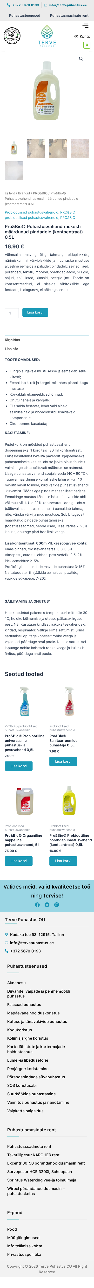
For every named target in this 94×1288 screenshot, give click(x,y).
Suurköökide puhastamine (31, 1093)
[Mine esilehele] (47, 36)
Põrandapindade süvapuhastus (36, 1076)
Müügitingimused (23, 1237)
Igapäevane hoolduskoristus (33, 1013)
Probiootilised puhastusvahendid (31, 212)
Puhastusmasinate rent (69, 15)
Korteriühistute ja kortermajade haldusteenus (36, 1049)
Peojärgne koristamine (27, 1068)
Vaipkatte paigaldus (25, 1110)
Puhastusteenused (24, 15)
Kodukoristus (19, 1029)
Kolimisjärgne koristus (27, 1038)
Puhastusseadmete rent (29, 1146)
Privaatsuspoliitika (24, 1254)
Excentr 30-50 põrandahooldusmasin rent (46, 1163)
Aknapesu (16, 982)
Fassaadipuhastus (24, 1004)
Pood (12, 1229)
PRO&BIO (40, 193)
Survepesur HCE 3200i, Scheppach (39, 1171)
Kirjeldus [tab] (12, 340)
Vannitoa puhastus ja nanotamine (38, 1102)
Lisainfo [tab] (11, 349)
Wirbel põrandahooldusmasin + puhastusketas (36, 1191)
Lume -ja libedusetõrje (27, 1060)
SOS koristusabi (22, 1085)
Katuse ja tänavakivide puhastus (37, 1021)
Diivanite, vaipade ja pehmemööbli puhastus (38, 994)
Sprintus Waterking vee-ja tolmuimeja (41, 1180)
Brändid (24, 193)
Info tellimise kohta (24, 1245)
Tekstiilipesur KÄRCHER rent (33, 1154)
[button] (85, 26)
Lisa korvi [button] (19, 766)
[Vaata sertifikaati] (18, 35)
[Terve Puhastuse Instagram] (56, 905)
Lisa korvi (35, 312)
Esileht (10, 193)
